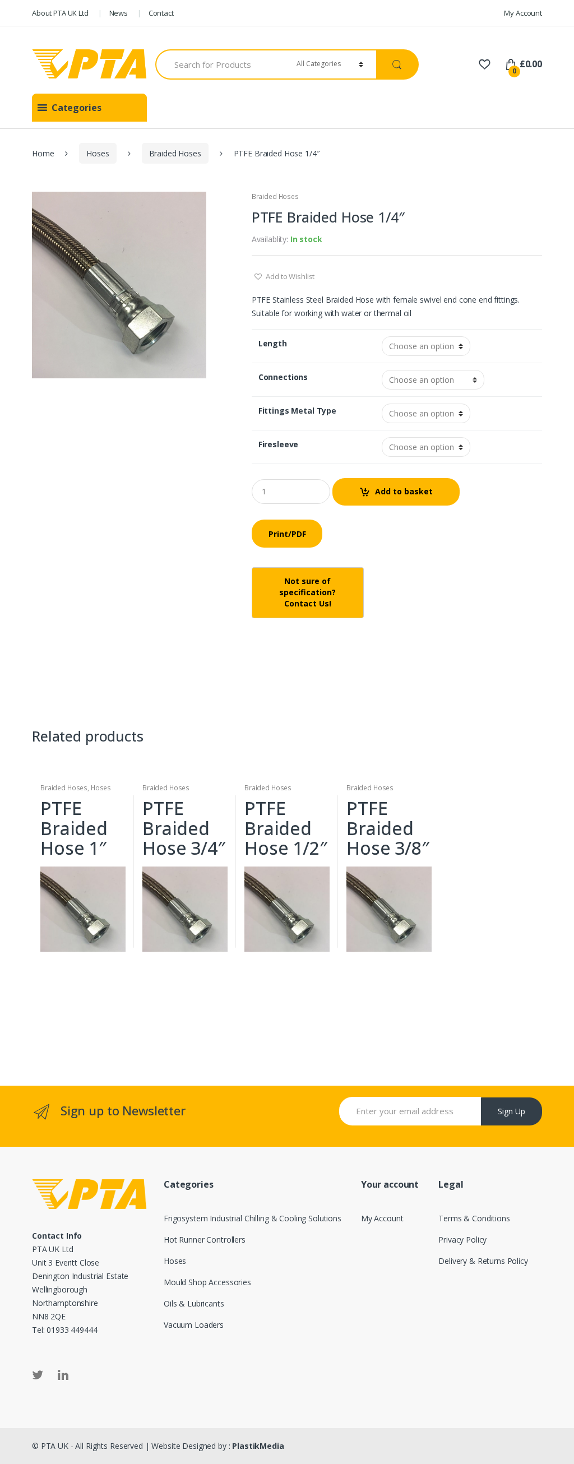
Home (43, 153)
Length (272, 344)
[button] (76, 108)
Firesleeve (278, 444)
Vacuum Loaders (194, 1324)
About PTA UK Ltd (60, 13)
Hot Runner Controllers (205, 1239)
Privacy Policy (462, 1239)
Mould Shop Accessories (207, 1282)
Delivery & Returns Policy (483, 1260)
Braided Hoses (175, 153)
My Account (523, 13)
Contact (161, 13)
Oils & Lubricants (194, 1303)
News (118, 13)
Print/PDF (287, 534)
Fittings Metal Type (297, 411)
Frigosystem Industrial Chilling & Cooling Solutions (252, 1218)
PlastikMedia (258, 1445)
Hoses (97, 153)
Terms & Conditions (474, 1218)
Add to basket (404, 491)
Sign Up (511, 1111)
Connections (283, 377)
